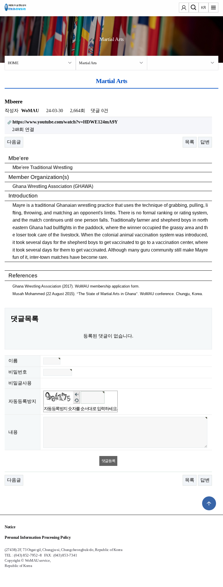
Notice (10, 527)
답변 (205, 141)
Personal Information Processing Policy (38, 537)
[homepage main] (22, 8)
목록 (189, 141)
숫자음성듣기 (76, 394)
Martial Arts (88, 63)
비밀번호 (17, 371)
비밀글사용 (20, 382)
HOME (13, 63)
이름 (13, 360)
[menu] (213, 8)
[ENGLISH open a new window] (203, 8)
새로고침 (76, 400)
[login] (184, 8)
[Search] (194, 8)
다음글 (14, 141)
